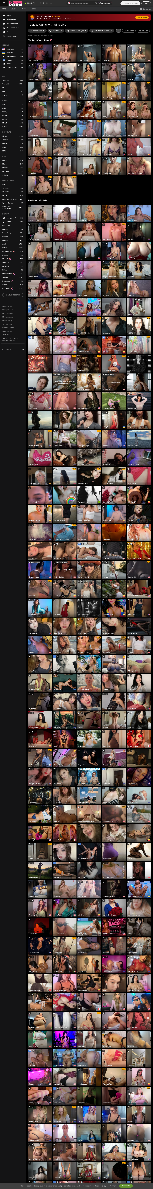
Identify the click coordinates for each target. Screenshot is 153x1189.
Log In (146, 3)
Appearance (37, 31)
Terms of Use (7, 324)
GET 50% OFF (142, 17)
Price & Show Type (77, 31)
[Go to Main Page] (15, 3)
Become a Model (8, 328)
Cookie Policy (100, 1186)
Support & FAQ (7, 306)
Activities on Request (101, 31)
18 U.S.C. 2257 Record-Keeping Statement (10, 339)
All (118, 31)
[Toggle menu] (4, 3)
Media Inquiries (7, 317)
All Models (6, 335)
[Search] (96, 3)
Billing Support (7, 310)
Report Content (7, 313)
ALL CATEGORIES (14, 295)
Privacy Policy (7, 320)
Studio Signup (7, 331)
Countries (56, 31)
